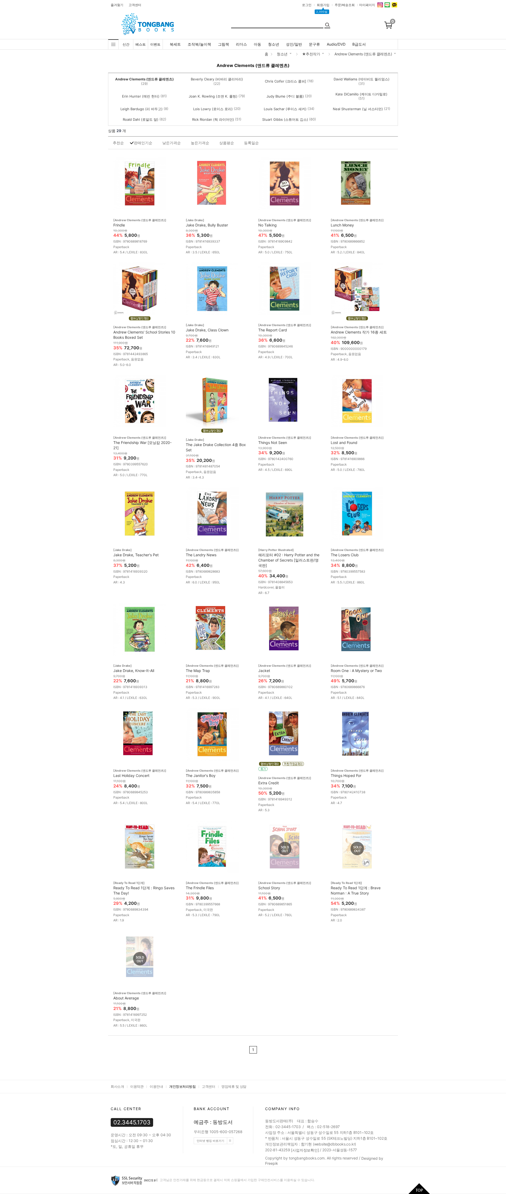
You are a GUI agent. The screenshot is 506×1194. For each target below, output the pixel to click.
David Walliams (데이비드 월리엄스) (362, 79)
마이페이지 (367, 5)
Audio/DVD (336, 44)
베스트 (140, 44)
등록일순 (251, 143)
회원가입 (323, 5)
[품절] (284, 848)
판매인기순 (143, 143)
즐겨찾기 (117, 5)
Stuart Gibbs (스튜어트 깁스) (285, 119)
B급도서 (359, 44)
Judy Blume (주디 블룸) (285, 96)
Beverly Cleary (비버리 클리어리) (217, 79)
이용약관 (136, 1086)
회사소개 (117, 1086)
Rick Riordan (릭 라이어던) (213, 119)
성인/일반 (294, 44)
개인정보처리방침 (182, 1086)
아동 (257, 44)
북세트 (175, 44)
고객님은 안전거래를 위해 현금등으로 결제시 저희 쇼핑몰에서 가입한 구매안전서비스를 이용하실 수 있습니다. (237, 1180)
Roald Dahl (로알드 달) (140, 119)
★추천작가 (311, 54)
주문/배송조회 (345, 5)
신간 (126, 44)
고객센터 (135, 5)
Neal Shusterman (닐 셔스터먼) (358, 109)
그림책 (223, 44)
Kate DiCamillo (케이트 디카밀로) (361, 94)
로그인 (307, 5)
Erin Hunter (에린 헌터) (140, 96)
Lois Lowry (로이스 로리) (213, 109)
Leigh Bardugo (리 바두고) (141, 109)
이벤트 (155, 44)
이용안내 (156, 1086)
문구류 (314, 44)
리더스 (241, 44)
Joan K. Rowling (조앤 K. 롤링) (213, 96)
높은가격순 (200, 143)
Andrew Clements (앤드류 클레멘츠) (363, 54)
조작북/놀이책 (199, 44)
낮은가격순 (171, 143)
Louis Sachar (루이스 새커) (285, 109)
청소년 (273, 44)
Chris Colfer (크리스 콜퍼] (285, 81)
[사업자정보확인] (305, 1150)
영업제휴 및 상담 (233, 1086)
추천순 (118, 143)
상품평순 (226, 143)
